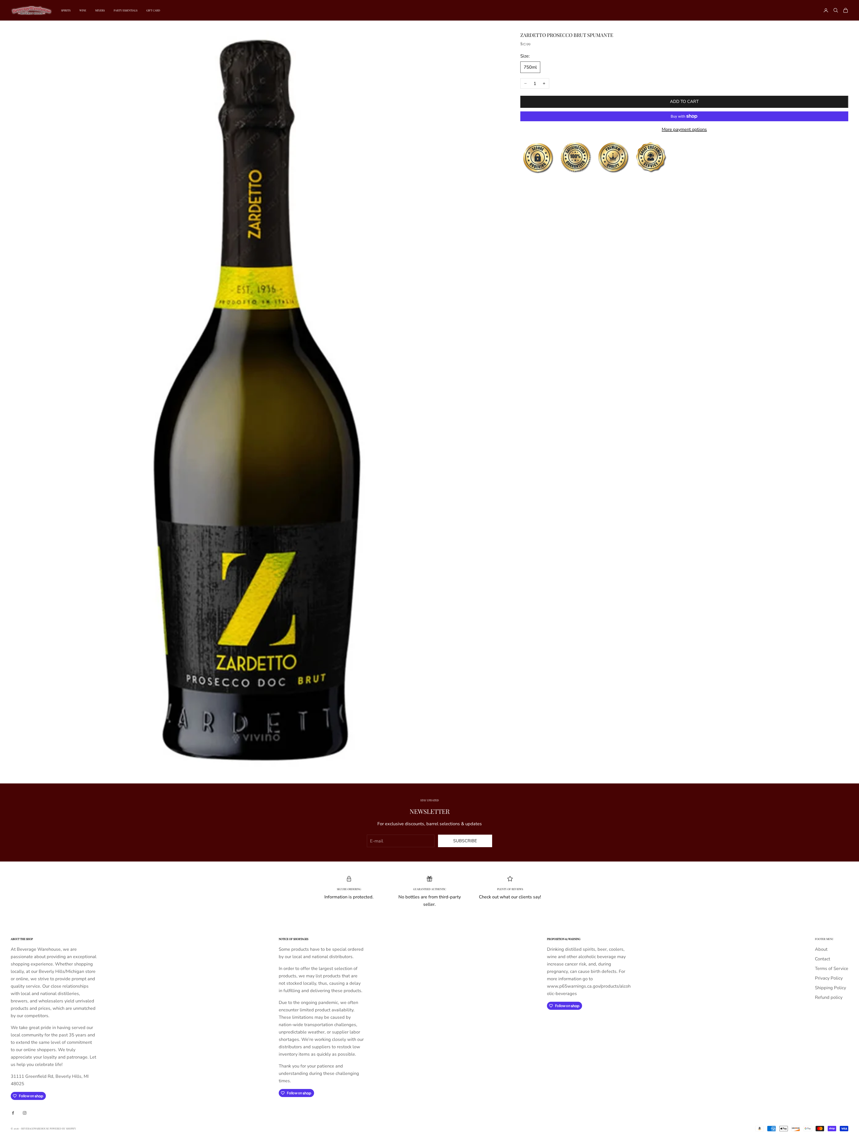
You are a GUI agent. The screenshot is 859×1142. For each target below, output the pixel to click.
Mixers (100, 10)
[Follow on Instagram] (24, 1113)
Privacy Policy (829, 978)
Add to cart (684, 101)
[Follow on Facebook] (13, 1113)
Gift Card (153, 10)
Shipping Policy (830, 988)
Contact (822, 959)
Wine (82, 10)
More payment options (684, 129)
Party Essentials (125, 10)
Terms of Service (831, 968)
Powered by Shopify (63, 1128)
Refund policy (828, 997)
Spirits (65, 10)
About (821, 949)
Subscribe (465, 841)
